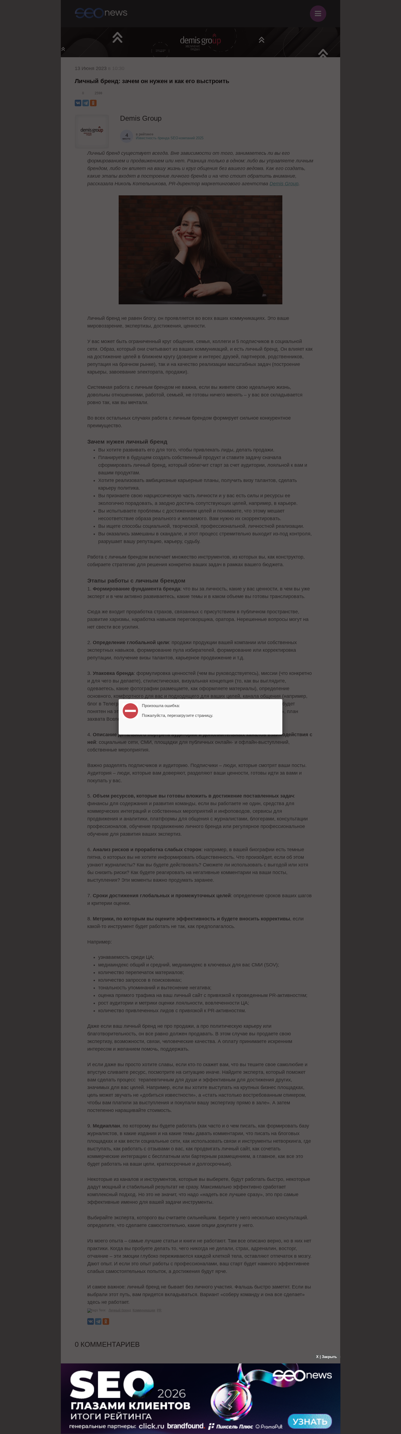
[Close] (282, 699)
